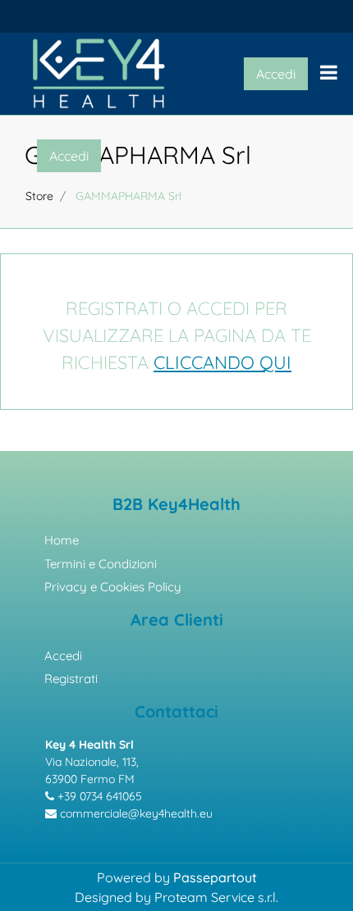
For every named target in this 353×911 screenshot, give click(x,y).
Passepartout (215, 877)
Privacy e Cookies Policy (112, 586)
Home (61, 540)
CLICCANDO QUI (222, 362)
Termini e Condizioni (100, 564)
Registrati (71, 678)
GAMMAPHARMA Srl (138, 155)
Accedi (63, 655)
